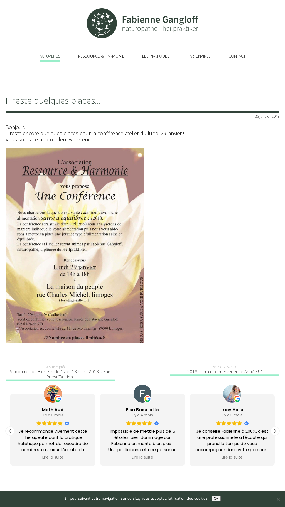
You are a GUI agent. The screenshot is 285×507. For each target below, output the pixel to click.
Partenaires (199, 56)
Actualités (50, 56)
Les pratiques (155, 56)
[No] (278, 499)
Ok (216, 498)
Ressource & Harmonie (101, 56)
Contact (237, 56)
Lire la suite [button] (52, 457)
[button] (275, 431)
